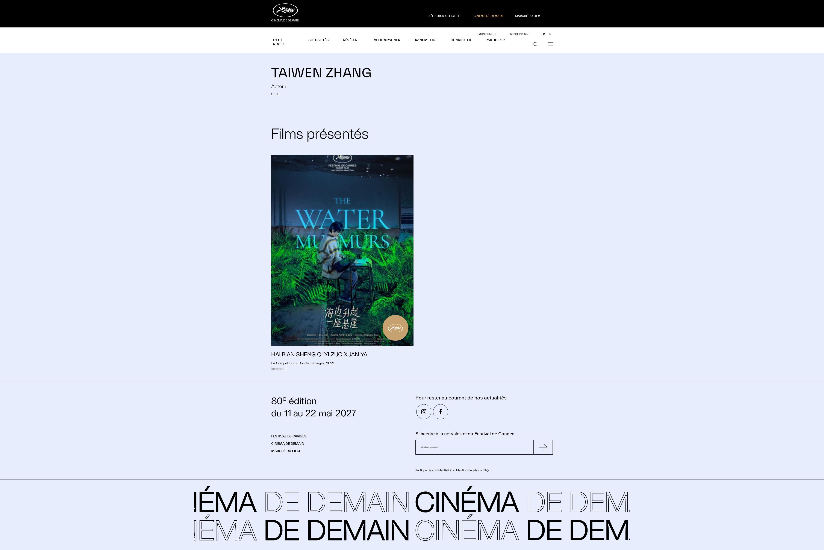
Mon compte (487, 34)
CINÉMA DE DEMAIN (488, 16)
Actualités (318, 40)
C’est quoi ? (278, 42)
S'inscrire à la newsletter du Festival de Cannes (464, 434)
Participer (495, 40)
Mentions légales (467, 470)
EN (549, 34)
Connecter (461, 40)
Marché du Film (285, 451)
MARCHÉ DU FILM (527, 16)
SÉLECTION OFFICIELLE (445, 16)
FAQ (486, 470)
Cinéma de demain (287, 444)
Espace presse (519, 34)
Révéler (350, 40)
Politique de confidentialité (433, 470)
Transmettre (425, 40)
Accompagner (387, 40)
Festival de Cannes (288, 436)
